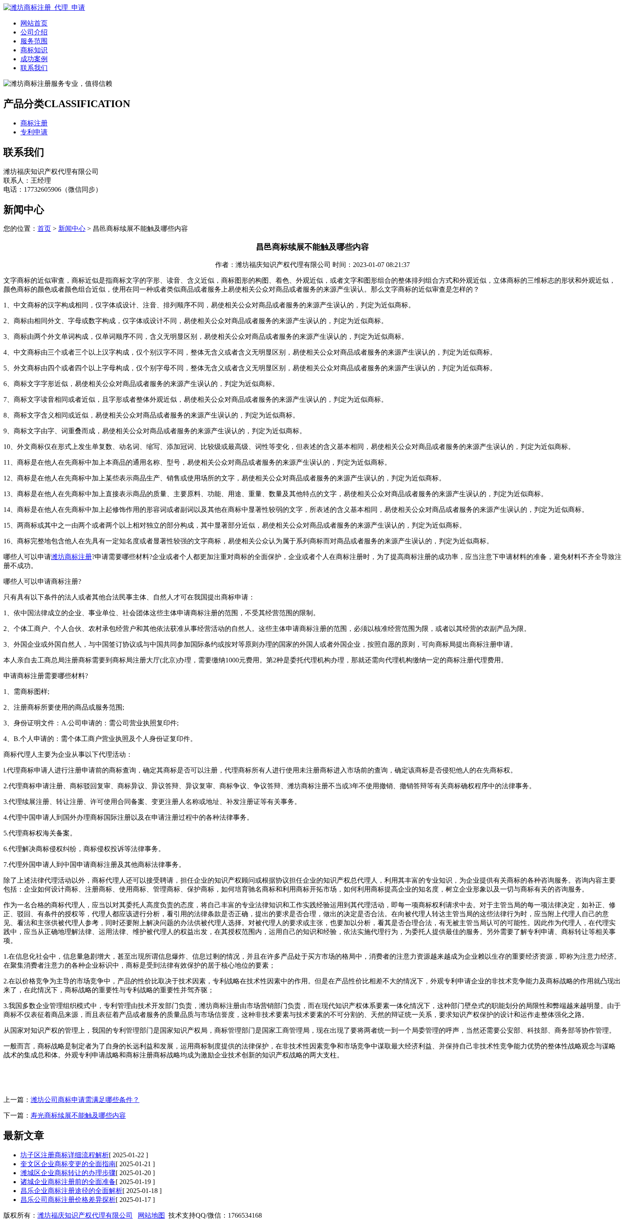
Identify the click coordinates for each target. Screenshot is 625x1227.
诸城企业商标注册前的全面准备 (68, 1181)
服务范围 (34, 41)
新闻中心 (71, 228)
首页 (44, 228)
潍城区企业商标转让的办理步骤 (68, 1172)
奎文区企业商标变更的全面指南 (68, 1163)
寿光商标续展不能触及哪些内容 (78, 1115)
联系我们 (34, 67)
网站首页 (34, 23)
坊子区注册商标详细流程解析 (64, 1155)
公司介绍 (34, 32)
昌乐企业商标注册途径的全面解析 (71, 1190)
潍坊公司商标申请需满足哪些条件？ (85, 1099)
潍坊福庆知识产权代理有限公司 (85, 1215)
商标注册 (34, 123)
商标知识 (34, 50)
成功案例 (34, 58)
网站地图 (151, 1215)
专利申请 (34, 132)
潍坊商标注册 (71, 556)
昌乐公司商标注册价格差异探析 (68, 1199)
